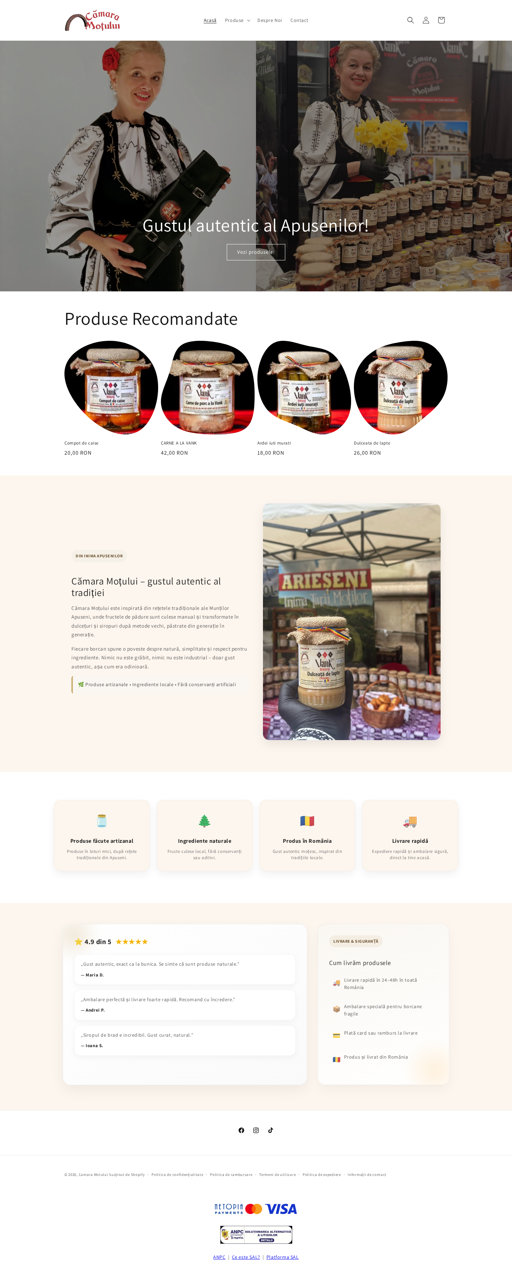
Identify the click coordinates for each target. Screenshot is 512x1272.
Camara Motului (93, 1174)
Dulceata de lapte (372, 443)
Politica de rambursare (231, 1174)
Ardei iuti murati (274, 443)
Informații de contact (367, 1174)
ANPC (219, 1257)
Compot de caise (81, 443)
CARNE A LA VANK (179, 443)
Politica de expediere (322, 1174)
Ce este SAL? (246, 1257)
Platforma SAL (282, 1257)
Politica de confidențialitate (177, 1174)
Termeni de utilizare (277, 1174)
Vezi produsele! (256, 252)
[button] (237, 20)
